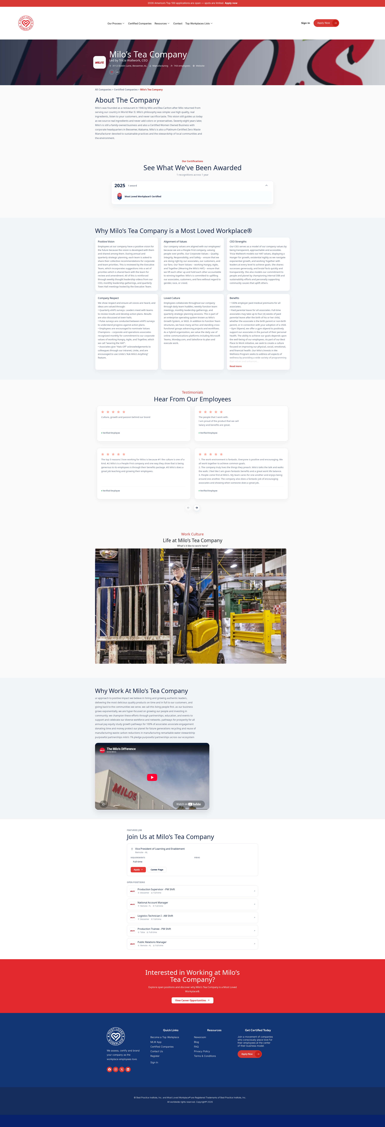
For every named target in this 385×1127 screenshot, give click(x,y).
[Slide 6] (199, 731)
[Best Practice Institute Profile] (117, 72)
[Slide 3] (182, 731)
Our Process (115, 23)
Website (200, 65)
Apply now (231, 3)
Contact (177, 23)
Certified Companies (140, 23)
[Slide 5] (193, 731)
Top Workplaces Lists (197, 23)
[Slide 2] (177, 731)
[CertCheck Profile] (111, 72)
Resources (161, 23)
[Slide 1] (171, 731)
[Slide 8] (209, 731)
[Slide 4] (188, 731)
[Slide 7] (204, 731)
